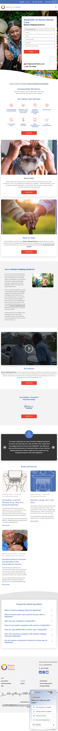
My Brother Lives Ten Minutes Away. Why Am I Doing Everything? (13, 500)
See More (29, 132)
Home (11, 84)
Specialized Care (11, 124)
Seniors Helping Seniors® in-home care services (13, 553)
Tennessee (24, 84)
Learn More (29, 192)
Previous (4, 446)
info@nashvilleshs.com (35, 64)
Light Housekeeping (46, 124)
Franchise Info (43, 678)
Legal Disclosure (24, 699)
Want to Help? (29, 238)
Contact (22, 681)
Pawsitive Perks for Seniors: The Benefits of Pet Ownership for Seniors (14, 559)
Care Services (4, 678)
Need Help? (29, 178)
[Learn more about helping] (29, 216)
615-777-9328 (38, 2)
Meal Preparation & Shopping (35, 125)
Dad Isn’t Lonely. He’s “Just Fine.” (45, 514)
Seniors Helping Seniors (10, 520)
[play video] (29, 348)
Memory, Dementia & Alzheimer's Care (35, 111)
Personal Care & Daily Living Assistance (23, 111)
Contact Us (29, 416)
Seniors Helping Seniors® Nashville (10, 494)
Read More (6, 523)
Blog (2, 683)
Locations (17, 84)
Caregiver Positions (6, 681)
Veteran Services (23, 124)
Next (53, 446)
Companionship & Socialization (11, 110)
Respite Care (47, 109)
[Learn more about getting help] (29, 157)
